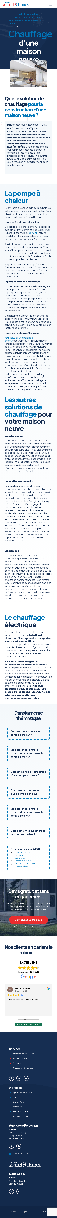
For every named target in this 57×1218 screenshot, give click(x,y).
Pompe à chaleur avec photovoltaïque (25, 864)
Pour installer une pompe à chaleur (19, 339)
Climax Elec (18, 1102)
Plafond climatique (23, 860)
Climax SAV (18, 1106)
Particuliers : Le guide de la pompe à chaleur (24, 22)
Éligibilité (17, 1063)
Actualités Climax (20, 1111)
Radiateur (19, 855)
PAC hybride (20, 858)
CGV (44, 1212)
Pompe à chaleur (32, 14)
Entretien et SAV (20, 1058)
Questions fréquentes (23, 1068)
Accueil (18, 14)
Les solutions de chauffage (27, 17)
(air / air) (33, 233)
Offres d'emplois (20, 1116)
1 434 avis (34, 971)
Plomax (16, 1097)
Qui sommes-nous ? (22, 1092)
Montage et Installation (23, 1054)
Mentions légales (33, 1212)
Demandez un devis (22, 1153)
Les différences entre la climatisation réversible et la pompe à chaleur (26, 753)
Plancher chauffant (23, 852)
